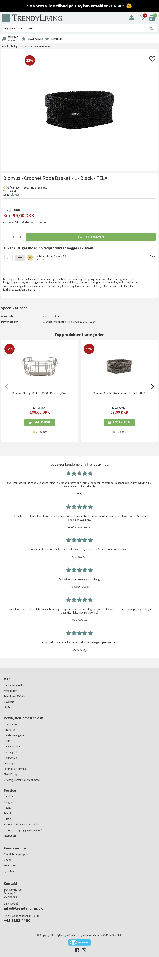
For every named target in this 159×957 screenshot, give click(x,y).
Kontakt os (10, 865)
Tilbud (7, 813)
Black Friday (10, 774)
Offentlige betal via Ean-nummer (22, 780)
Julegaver (9, 802)
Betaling (8, 763)
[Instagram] (83, 951)
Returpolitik (10, 757)
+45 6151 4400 (17, 920)
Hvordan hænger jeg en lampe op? (23, 830)
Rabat (7, 807)
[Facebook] (76, 951)
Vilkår (7, 707)
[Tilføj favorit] (152, 60)
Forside (5, 46)
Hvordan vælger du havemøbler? (22, 824)
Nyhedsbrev (10, 691)
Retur (7, 741)
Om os (7, 860)
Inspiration (10, 835)
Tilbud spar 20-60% (14, 696)
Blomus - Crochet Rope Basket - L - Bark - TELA (119, 393)
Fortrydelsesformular (15, 769)
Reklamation (11, 724)
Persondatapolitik (14, 685)
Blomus (15, 194)
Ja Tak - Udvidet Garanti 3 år (51, 257)
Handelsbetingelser (14, 735)
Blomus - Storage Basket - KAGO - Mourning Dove (39, 393)
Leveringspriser (12, 746)
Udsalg (7, 819)
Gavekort (9, 702)
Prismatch (9, 729)
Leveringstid (10, 752)
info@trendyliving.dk (23, 908)
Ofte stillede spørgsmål (16, 854)
